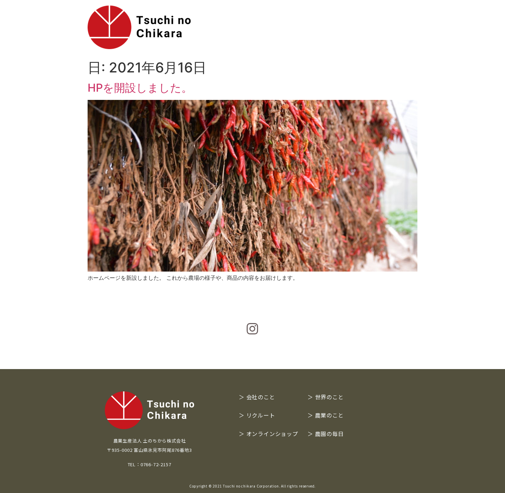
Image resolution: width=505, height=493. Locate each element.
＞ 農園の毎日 (325, 433)
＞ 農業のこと (325, 415)
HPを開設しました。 (140, 87)
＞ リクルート (257, 415)
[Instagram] (253, 329)
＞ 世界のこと (325, 397)
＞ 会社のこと (257, 397)
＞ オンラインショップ (268, 433)
